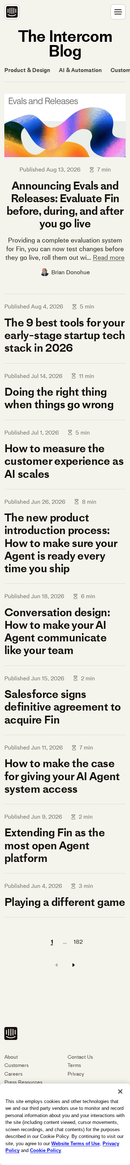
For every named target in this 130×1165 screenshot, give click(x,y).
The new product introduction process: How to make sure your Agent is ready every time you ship (60, 543)
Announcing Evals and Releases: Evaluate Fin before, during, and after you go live (65, 205)
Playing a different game (64, 902)
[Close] (120, 1091)
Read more (109, 258)
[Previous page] (56, 965)
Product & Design (27, 70)
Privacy (76, 1074)
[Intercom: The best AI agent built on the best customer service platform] (12, 12)
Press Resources (23, 1082)
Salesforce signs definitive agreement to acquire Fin (62, 706)
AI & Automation (80, 70)
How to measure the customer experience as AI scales (64, 460)
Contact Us (80, 1057)
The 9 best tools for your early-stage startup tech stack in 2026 (64, 335)
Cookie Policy (45, 1150)
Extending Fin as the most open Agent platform (54, 845)
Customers (16, 1065)
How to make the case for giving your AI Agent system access (62, 775)
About (11, 1057)
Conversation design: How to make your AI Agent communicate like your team (57, 631)
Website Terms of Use (75, 1143)
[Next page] (73, 965)
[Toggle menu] (118, 12)
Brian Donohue (70, 272)
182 (78, 941)
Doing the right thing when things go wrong (58, 398)
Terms (74, 1065)
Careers (13, 1074)
